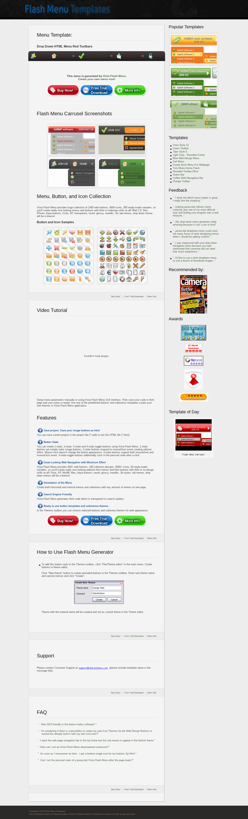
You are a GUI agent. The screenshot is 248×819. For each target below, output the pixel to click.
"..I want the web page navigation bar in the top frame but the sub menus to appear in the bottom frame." (96, 740)
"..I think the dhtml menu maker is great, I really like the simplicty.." (195, 199)
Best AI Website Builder (80, 814)
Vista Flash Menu (114, 76)
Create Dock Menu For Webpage (191, 164)
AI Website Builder (59, 814)
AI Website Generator (101, 814)
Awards (176, 318)
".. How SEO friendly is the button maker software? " (67, 724)
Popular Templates (186, 26)
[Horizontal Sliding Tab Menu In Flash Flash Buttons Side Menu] (121, 139)
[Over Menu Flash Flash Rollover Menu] (71, 139)
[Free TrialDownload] (97, 90)
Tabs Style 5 (180, 151)
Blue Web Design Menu (186, 158)
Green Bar (178, 174)
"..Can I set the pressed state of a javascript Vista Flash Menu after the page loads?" (85, 760)
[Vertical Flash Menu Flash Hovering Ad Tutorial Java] (193, 81)
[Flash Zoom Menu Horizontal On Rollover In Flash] (193, 49)
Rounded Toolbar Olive (185, 171)
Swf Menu (178, 161)
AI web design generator (124, 814)
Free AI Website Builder (39, 814)
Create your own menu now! (96, 79)
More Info (151, 296)
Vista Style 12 (181, 145)
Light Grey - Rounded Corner (189, 154)
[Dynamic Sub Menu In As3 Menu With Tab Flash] (193, 114)
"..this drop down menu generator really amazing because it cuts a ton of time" (195, 223)
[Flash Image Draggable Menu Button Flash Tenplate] (71, 172)
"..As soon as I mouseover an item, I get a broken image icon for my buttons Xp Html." (87, 753)
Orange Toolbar (181, 181)
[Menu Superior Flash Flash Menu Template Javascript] (193, 457)
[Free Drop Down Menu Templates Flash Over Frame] (69, 255)
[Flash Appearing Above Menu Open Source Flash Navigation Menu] (121, 172)
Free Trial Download (133, 296)
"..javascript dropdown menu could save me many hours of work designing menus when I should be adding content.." (196, 233)
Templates (178, 137)
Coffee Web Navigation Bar (188, 178)
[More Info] (130, 90)
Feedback (178, 190)
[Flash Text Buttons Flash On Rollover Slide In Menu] (122, 255)
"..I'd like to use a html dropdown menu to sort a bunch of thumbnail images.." (194, 259)
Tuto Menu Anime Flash (186, 168)
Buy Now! (115, 296)
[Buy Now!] (63, 90)
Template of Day (184, 411)
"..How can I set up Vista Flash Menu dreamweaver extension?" (73, 747)
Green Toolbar (181, 148)
